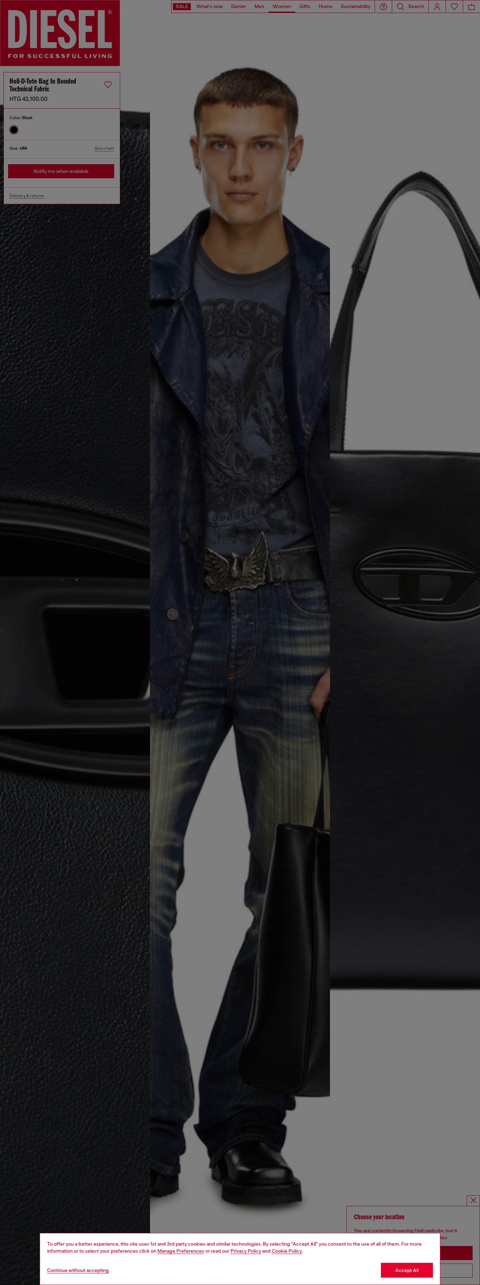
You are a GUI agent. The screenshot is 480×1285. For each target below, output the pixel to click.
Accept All (407, 1270)
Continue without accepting (78, 1270)
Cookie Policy (287, 1251)
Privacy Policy (246, 1251)
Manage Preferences (180, 1251)
